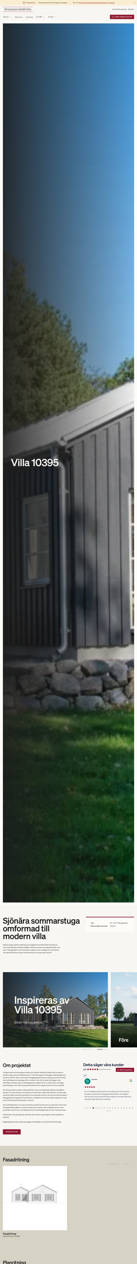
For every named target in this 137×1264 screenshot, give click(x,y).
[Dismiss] (134, 2)
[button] (85, 1108)
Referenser (19, 17)
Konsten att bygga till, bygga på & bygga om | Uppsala (96, 3)
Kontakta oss (12, 1132)
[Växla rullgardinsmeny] (11, 17)
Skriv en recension (126, 1070)
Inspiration (29, 17)
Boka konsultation (123, 17)
